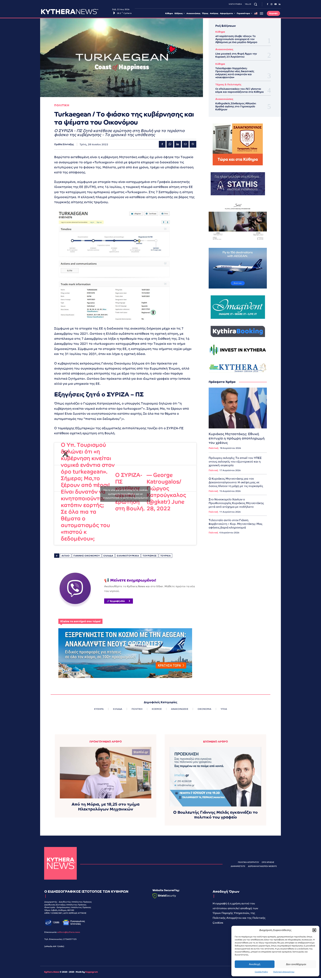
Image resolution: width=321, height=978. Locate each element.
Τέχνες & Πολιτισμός (228, 84)
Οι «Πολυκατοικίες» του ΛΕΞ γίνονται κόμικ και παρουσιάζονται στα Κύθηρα (239, 90)
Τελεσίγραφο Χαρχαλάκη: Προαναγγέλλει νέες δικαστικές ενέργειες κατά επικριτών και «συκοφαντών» (234, 73)
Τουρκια (165, 555)
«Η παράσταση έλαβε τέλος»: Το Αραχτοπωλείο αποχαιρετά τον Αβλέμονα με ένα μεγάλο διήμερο (236, 39)
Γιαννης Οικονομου (86, 555)
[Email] (185, 144)
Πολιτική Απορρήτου (283, 972)
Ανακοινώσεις (224, 49)
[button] (314, 930)
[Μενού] (261, 13)
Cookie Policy (261, 972)
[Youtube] (276, 4)
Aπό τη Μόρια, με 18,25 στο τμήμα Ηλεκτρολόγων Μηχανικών (105, 806)
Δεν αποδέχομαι (296, 964)
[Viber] (193, 144)
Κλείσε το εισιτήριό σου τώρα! (80, 621)
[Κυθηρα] (76, 11)
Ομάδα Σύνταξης (64, 144)
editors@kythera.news (68, 932)
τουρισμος (150, 555)
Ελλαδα (108, 555)
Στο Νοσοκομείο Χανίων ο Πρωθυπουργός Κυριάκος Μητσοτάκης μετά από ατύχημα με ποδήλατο (236, 503)
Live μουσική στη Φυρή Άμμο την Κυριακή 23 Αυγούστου (236, 55)
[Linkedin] (280, 4)
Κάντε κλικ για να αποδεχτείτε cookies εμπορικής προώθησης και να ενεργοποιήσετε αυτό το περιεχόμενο (125, 493)
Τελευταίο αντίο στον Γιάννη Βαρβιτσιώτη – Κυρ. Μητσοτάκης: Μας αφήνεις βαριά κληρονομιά (235, 523)
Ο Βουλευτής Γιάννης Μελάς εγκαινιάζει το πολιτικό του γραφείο (215, 814)
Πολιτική (213, 448)
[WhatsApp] (170, 144)
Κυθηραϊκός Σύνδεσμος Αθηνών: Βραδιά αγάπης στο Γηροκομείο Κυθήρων (235, 106)
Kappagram (91, 972)
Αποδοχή (254, 964)
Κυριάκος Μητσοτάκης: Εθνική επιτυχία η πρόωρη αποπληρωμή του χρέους (237, 438)
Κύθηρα (220, 31)
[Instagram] (272, 4)
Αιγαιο (66, 555)
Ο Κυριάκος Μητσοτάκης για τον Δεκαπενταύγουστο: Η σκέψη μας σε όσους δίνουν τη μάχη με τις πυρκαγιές (236, 482)
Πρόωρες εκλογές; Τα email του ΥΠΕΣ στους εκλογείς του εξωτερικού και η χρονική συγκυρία (235, 461)
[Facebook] (267, 4)
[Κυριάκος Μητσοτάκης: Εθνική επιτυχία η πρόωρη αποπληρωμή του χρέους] (238, 408)
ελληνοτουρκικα (128, 555)
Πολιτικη (61, 105)
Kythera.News (51, 972)
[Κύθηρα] (60, 863)
